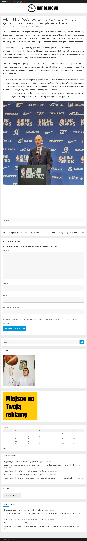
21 (51, 441)
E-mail (5, 295)
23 (74, 441)
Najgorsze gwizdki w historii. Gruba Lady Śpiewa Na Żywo (23, 462)
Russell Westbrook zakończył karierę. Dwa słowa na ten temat (25, 471)
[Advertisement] (43, 203)
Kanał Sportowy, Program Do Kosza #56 (67, 232)
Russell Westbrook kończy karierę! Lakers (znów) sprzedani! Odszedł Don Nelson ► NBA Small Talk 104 (39, 478)
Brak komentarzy (38, 27)
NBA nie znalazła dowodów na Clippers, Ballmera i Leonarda (24, 475)
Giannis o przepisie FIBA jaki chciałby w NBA (21, 232)
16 (74, 439)
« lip (4, 448)
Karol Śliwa (8, 27)
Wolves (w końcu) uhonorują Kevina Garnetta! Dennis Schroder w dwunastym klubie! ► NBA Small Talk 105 (40, 465)
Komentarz (7, 251)
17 (4, 441)
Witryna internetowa (11, 307)
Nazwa (5, 284)
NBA (7, 220)
